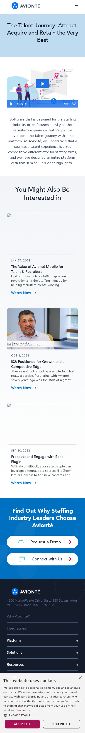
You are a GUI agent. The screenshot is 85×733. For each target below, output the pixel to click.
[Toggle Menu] (76, 5)
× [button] (80, 678)
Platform (14, 640)
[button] (42, 715)
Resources (15, 664)
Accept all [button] (22, 724)
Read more (23, 710)
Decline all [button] (61, 724)
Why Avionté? (18, 616)
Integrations (17, 628)
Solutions (14, 652)
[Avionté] (26, 5)
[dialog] (42, 703)
